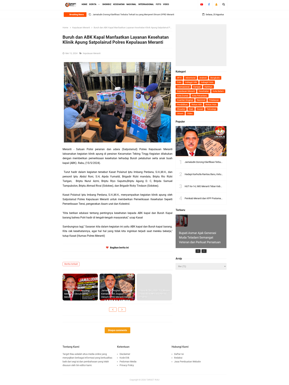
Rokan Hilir (196, 104)
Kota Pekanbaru (199, 95)
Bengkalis (215, 77)
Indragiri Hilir (191, 82)
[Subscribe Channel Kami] (201, 4)
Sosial (200, 109)
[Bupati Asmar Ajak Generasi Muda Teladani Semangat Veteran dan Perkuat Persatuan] (182, 220)
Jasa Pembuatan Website (187, 361)
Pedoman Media (128, 361)
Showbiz (181, 109)
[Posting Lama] (122, 309)
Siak (191, 109)
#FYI (179, 77)
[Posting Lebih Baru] (113, 309)
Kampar (197, 87)
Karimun (208, 87)
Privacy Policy (127, 365)
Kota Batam (218, 91)
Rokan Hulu (211, 104)
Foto (179, 82)
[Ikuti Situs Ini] (216, 4)
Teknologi (211, 109)
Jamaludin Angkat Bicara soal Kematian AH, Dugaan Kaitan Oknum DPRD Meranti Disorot (116, 293)
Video (189, 113)
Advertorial (190, 77)
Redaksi (178, 357)
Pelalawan (214, 100)
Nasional (201, 100)
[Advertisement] (201, 45)
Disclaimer (125, 354)
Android (203, 77)
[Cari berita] (223, 4)
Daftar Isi (179, 354)
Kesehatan (204, 91)
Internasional (183, 87)
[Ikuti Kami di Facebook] (209, 4)
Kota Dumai (182, 95)
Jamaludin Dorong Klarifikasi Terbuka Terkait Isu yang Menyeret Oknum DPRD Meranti (133, 14)
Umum (180, 113)
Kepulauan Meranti (92, 53)
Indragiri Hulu (207, 82)
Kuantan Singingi (185, 100)
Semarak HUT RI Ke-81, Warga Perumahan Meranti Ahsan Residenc (154, 293)
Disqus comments (117, 330)
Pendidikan (182, 104)
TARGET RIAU (152, 379)
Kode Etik (124, 357)
